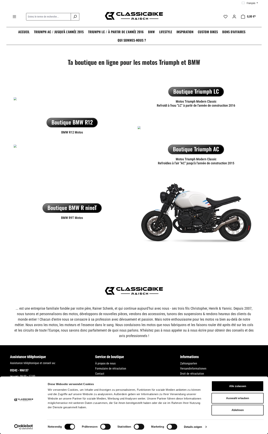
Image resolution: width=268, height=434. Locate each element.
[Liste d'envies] (225, 16)
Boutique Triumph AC (196, 149)
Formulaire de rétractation (110, 368)
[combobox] (48, 16)
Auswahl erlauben (237, 398)
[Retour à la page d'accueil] (134, 16)
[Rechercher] (75, 16)
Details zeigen (193, 426)
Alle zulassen (237, 386)
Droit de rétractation (192, 373)
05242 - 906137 (19, 370)
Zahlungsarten (188, 363)
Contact (99, 373)
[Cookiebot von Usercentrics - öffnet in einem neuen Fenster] (24, 427)
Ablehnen (238, 410)
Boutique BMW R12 (72, 122)
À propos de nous (105, 363)
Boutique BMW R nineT (72, 207)
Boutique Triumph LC (196, 91)
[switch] (105, 427)
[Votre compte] (234, 16)
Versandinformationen (193, 368)
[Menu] (14, 16)
